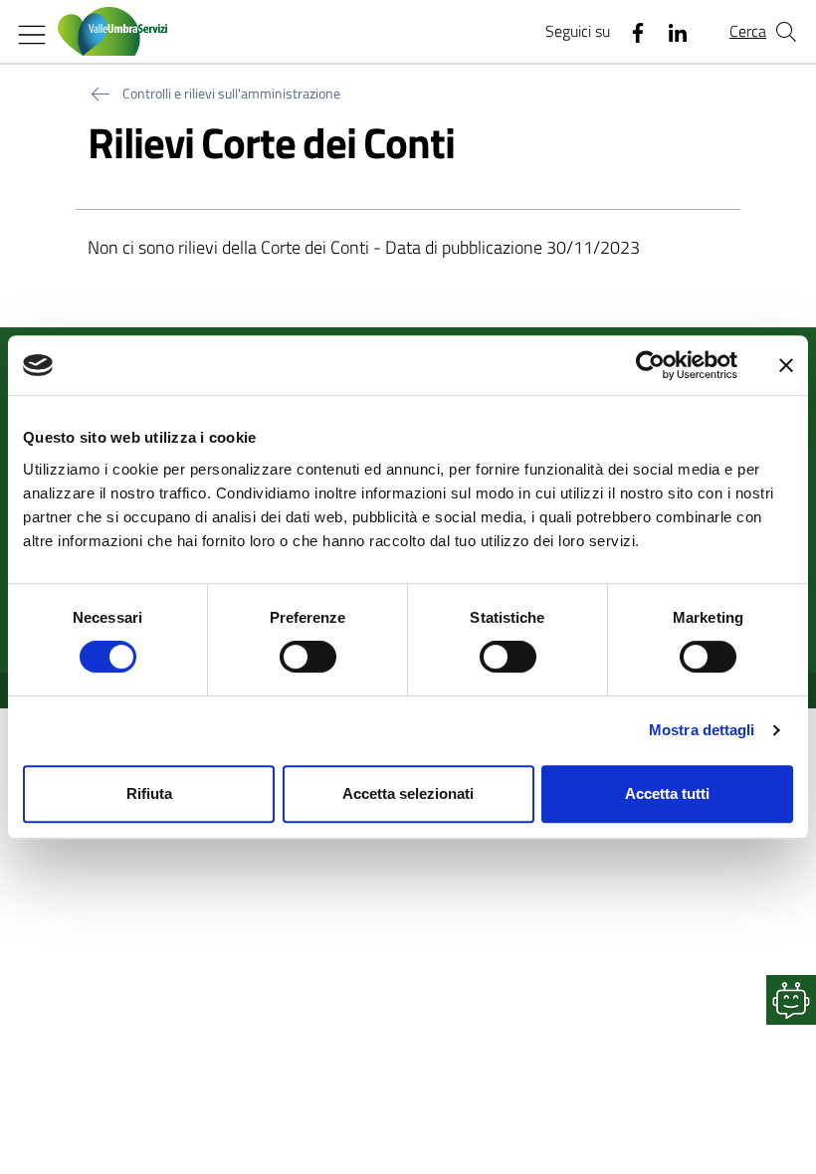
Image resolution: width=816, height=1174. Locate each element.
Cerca (747, 31)
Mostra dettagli (702, 729)
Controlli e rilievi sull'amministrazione (231, 93)
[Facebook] (630, 32)
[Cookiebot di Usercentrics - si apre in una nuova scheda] (650, 365)
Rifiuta (149, 793)
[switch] (308, 657)
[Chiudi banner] (786, 365)
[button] (791, 1000)
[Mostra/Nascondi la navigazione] (32, 35)
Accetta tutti (667, 793)
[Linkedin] (670, 32)
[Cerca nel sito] (786, 32)
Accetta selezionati (408, 793)
